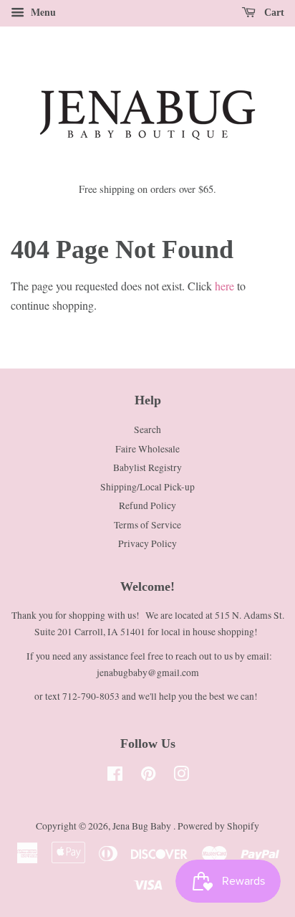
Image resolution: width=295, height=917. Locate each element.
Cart (272, 12)
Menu (42, 11)
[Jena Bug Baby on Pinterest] (148, 776)
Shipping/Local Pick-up (147, 486)
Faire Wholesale (147, 448)
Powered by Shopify (218, 825)
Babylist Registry (147, 467)
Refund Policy (147, 505)
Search (147, 429)
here (224, 285)
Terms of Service (147, 524)
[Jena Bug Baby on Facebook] (115, 776)
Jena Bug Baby (142, 825)
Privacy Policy (147, 543)
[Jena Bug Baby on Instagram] (181, 776)
